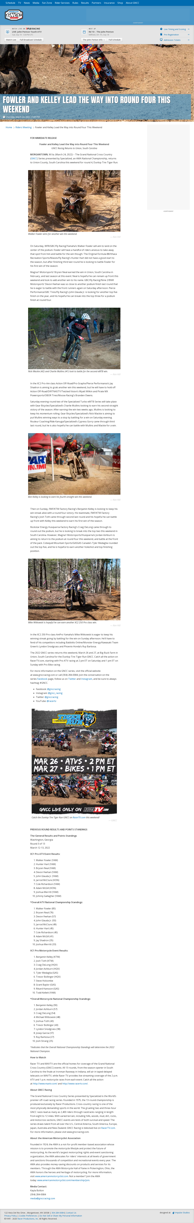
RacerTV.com (79, 817)
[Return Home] (14, 20)
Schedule (10, 2)
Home (9, 127)
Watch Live (11, 39)
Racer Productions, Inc (27, 1218)
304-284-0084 (58, 1212)
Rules (75, 2)
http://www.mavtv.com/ (45, 1083)
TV (19, 2)
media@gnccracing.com (42, 1198)
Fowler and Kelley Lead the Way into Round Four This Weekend (68, 127)
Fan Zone (47, 2)
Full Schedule (115, 39)
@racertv (51, 701)
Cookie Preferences (28, 1215)
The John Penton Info (93, 39)
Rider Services (62, 2)
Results (85, 2)
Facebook (42, 678)
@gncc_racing (55, 693)
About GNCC (132, 2)
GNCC (34, 158)
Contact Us (71, 1212)
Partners (96, 2)
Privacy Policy (10, 1215)
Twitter (72, 678)
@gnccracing (54, 689)
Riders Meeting (23, 127)
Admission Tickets (172, 40)
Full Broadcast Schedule (31, 39)
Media (36, 2)
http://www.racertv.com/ (75, 1083)
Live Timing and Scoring (175, 29)
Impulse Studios (182, 1212)
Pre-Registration (171, 34)
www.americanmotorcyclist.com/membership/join (63, 1180)
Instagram (86, 678)
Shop (120, 2)
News (27, 2)
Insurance (109, 2)
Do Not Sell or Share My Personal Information (60, 1215)
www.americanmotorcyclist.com (51, 1176)
